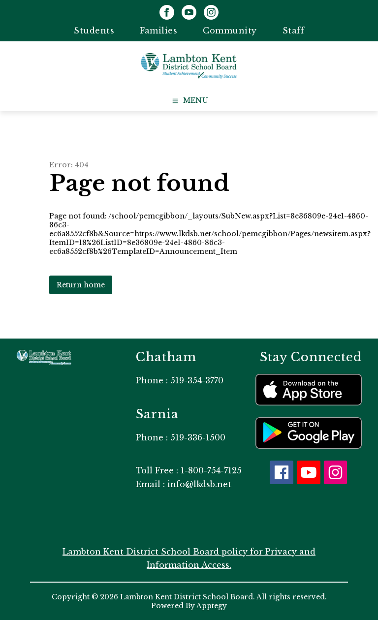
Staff (294, 30)
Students (94, 30)
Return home (81, 284)
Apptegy (211, 605)
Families (158, 30)
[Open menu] (189, 100)
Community (230, 30)
